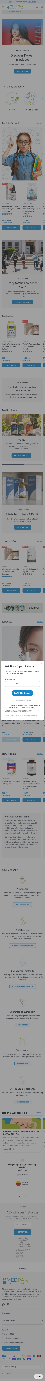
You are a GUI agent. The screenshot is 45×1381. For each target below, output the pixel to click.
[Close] (41, 663)
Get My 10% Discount (22, 693)
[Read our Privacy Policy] (38, 710)
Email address (10, 679)
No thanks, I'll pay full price (22, 700)
